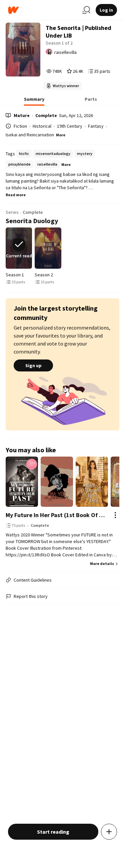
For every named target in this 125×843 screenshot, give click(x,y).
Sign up (33, 365)
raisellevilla (65, 52)
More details (102, 563)
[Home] (42, 10)
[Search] (86, 10)
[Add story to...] (109, 832)
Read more (16, 194)
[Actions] (115, 515)
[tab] (34, 101)
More (60, 134)
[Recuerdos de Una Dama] (48, 248)
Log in (106, 10)
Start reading (53, 831)
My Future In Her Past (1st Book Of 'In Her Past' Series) (56, 515)
